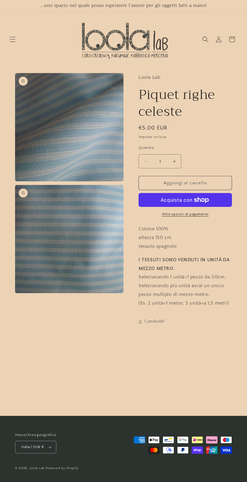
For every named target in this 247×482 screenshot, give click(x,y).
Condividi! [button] (155, 321)
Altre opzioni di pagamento (185, 214)
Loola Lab (37, 468)
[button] (12, 39)
